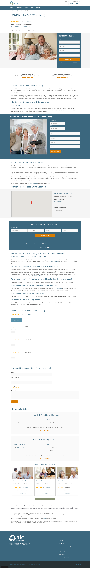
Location (21, 31)
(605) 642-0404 (27, 26)
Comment (14, 390)
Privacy (13, 544)
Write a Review (16, 320)
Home (11, 7)
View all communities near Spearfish (45, 499)
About (13, 31)
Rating (13, 386)
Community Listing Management (66, 546)
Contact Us (39, 7)
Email (12, 380)
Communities (19, 7)
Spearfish (21, 10)
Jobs (31, 7)
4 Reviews (48, 487)
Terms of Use (62, 554)
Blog (26, 7)
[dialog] (4, 567)
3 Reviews (28, 21)
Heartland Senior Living (42, 481)
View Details (23, 493)
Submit (14, 402)
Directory (14, 10)
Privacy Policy (62, 551)
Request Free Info (69, 59)
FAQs (29, 31)
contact (44, 518)
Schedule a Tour (55, 151)
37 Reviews (25, 487)
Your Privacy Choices (64, 557)
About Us (61, 540)
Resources (61, 548)
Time (51, 130)
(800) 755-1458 (15, 26)
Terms (17, 544)
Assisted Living (20, 447)
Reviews (37, 31)
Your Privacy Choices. (23, 544)
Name (13, 372)
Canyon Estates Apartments (65, 481)
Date (51, 125)
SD (17, 10)
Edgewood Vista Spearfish (20, 481)
